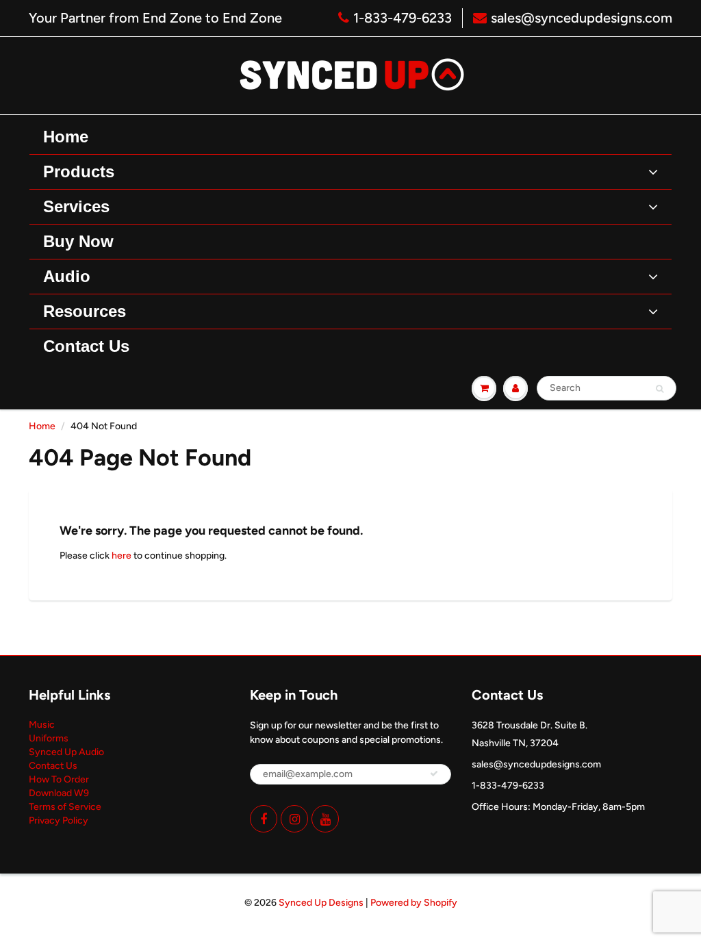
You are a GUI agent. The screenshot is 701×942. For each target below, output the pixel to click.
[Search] (659, 389)
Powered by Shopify (413, 902)
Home (42, 426)
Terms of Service (65, 807)
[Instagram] (294, 818)
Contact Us (53, 766)
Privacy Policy (58, 820)
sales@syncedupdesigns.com (581, 18)
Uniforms (48, 738)
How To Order (59, 779)
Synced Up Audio (66, 752)
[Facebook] (263, 818)
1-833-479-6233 (402, 18)
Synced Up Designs (321, 902)
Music (42, 724)
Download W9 (59, 793)
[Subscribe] (434, 774)
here (121, 555)
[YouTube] (325, 818)
